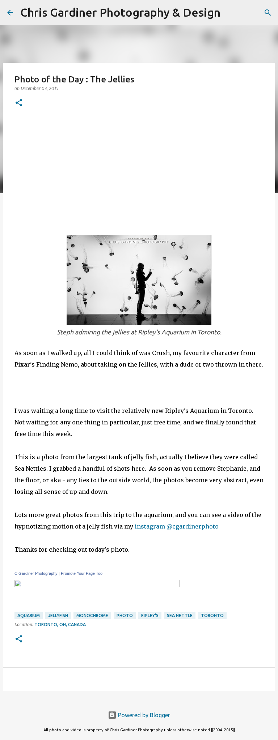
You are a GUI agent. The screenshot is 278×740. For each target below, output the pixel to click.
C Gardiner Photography (36, 573)
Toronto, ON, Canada (60, 624)
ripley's (150, 615)
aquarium (28, 615)
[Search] (230, 12)
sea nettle (180, 615)
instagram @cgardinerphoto (177, 526)
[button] (18, 103)
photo (125, 615)
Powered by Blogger (143, 715)
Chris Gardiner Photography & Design (120, 12)
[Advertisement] (139, 170)
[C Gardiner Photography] (97, 585)
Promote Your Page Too (81, 573)
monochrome (92, 615)
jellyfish (58, 615)
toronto (212, 615)
